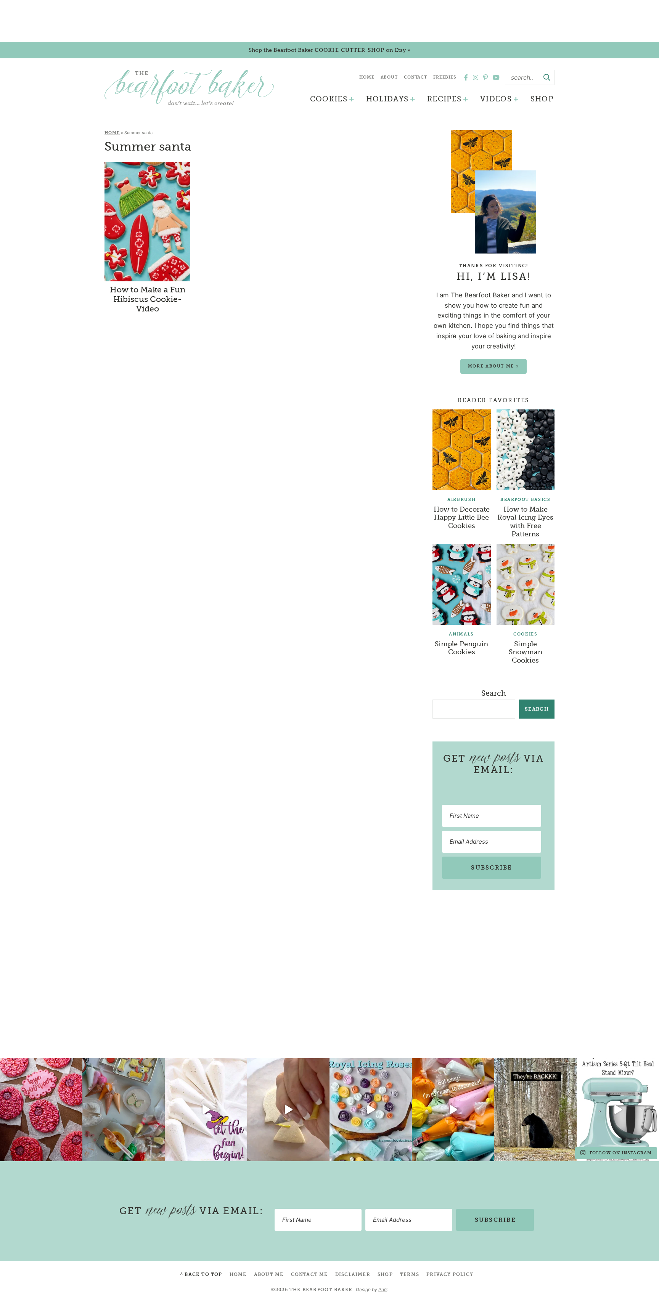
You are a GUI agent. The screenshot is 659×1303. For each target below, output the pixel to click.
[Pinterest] (485, 77)
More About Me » (493, 366)
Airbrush (461, 499)
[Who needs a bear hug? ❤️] (535, 1109)
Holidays (387, 99)
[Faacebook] (466, 77)
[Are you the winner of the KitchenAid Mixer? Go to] (618, 1109)
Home (367, 77)
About (389, 77)
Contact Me (309, 1274)
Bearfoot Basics (525, 499)
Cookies (328, 99)
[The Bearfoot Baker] (189, 87)
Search (493, 693)
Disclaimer (352, 1274)
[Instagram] (475, 77)
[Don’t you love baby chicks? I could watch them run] (288, 1109)
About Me (269, 1274)
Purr (382, 1289)
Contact (415, 77)
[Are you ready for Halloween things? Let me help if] (206, 1109)
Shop (541, 99)
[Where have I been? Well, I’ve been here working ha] (371, 1109)
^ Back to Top (201, 1274)
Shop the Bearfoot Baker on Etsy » (329, 50)
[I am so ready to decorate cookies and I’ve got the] (453, 1109)
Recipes (444, 99)
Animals (461, 634)
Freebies (444, 77)
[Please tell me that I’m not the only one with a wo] (123, 1109)
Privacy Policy (449, 1274)
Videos (496, 99)
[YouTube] (496, 77)
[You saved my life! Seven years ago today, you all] (41, 1109)
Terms (409, 1274)
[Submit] (547, 77)
